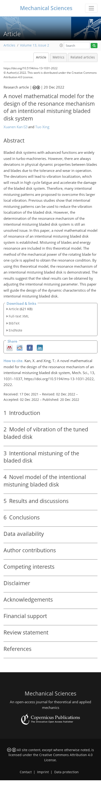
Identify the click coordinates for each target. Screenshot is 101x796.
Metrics (58, 57)
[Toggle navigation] (91, 8)
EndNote (15, 330)
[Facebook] (30, 347)
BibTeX (14, 323)
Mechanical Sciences (46, 8)
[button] (61, 45)
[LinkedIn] (40, 347)
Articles (9, 45)
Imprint (43, 772)
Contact (26, 772)
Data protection (66, 772)
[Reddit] (19, 347)
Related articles (82, 57)
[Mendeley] (9, 347)
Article (41, 57)
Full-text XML (19, 316)
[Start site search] (94, 45)
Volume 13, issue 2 (34, 45)
